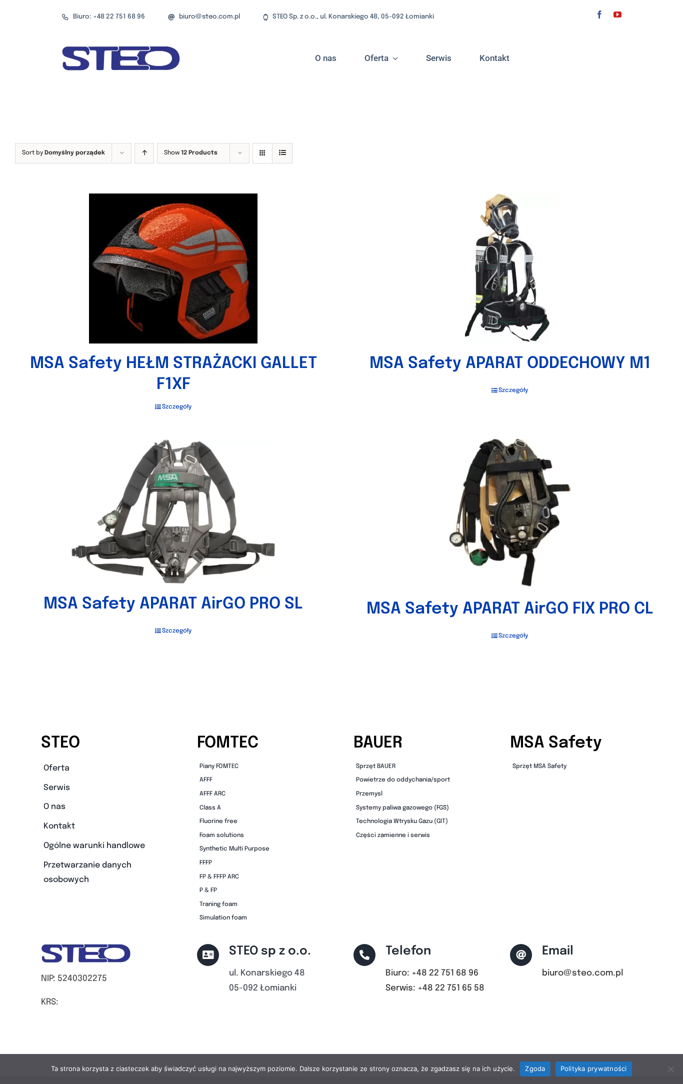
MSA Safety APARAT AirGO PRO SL (173, 604)
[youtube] (618, 14)
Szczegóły (177, 407)
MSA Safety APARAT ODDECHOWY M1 (510, 364)
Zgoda (535, 1068)
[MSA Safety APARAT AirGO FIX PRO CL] (510, 514)
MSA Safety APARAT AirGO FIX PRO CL (510, 609)
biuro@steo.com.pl (582, 973)
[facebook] (600, 14)
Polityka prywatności (593, 1068)
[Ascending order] (144, 153)
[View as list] (282, 153)
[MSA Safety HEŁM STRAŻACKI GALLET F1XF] (173, 269)
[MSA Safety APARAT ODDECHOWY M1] (510, 269)
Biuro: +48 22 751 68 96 (432, 973)
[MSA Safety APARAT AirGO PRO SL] (173, 511)
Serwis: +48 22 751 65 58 (435, 988)
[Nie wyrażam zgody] (671, 1069)
